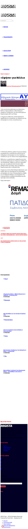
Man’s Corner (8, 56)
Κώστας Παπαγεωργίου (13, 86)
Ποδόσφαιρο (7, 37)
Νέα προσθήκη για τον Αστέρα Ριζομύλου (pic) (14, 314)
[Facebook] (1, 459)
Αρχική (5, 521)
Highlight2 (6, 228)
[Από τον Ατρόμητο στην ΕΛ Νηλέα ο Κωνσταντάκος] (14, 323)
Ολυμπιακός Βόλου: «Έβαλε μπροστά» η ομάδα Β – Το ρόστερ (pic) (14, 294)
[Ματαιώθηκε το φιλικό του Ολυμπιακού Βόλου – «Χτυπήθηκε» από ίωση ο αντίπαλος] (14, 362)
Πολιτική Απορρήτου (9, 525)
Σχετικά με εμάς (7, 522)
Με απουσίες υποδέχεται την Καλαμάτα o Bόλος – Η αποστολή (14, 350)
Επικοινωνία (6, 527)
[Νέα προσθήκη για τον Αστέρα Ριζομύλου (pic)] (14, 305)
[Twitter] (1, 462)
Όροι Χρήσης (7, 524)
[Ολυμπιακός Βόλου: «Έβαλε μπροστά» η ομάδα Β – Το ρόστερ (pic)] (14, 285)
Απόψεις (6, 69)
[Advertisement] (14, 136)
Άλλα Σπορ (7, 51)
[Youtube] (1, 468)
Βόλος (5, 27)
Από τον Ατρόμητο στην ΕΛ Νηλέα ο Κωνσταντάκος (13, 330)
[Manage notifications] (2, 526)
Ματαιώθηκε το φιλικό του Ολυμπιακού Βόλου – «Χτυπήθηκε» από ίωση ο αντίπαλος (14, 371)
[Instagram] (1, 465)
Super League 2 (5, 74)
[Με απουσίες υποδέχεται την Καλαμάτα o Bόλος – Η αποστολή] (14, 341)
